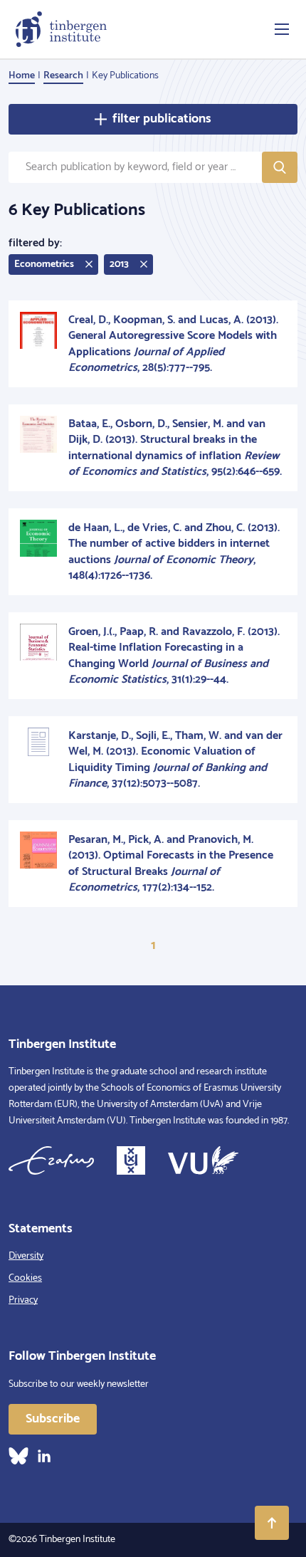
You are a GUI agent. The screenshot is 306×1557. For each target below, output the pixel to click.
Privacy (23, 1300)
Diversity (26, 1256)
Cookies (25, 1278)
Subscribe (53, 1419)
